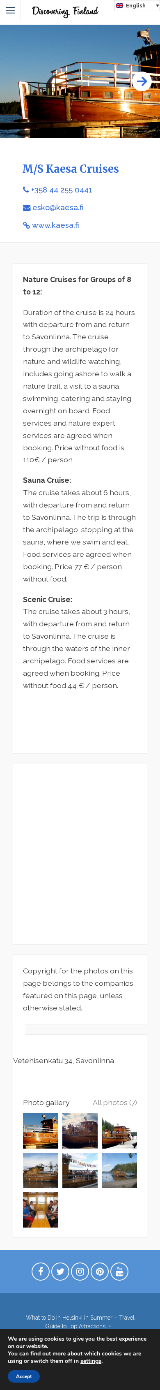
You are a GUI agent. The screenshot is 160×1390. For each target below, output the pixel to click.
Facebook (40, 1273)
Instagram (80, 1273)
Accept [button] (24, 1376)
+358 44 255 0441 (61, 189)
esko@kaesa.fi (58, 207)
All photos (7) (115, 1102)
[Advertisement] (80, 854)
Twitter (60, 1273)
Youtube (119, 1273)
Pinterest (99, 1273)
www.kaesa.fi (55, 225)
